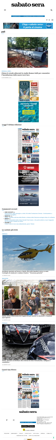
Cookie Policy (28, 433)
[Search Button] (49, 9)
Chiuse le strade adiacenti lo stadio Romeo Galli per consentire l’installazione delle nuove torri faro (26, 74)
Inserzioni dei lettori (22, 435)
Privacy (21, 433)
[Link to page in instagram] (13, 420)
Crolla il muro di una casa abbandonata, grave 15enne (19, 224)
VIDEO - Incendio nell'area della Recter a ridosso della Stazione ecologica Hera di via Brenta (30, 217)
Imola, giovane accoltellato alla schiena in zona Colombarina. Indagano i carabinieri (26, 361)
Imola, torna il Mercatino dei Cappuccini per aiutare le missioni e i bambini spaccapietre (27, 316)
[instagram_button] (49, 20)
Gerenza (43, 433)
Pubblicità (49, 433)
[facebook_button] (47, 20)
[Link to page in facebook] (6, 420)
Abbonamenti (14, 433)
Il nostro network (29, 430)
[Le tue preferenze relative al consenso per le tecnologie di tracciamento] (53, 437)
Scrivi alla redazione (34, 435)
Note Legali (36, 433)
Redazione (7, 433)
